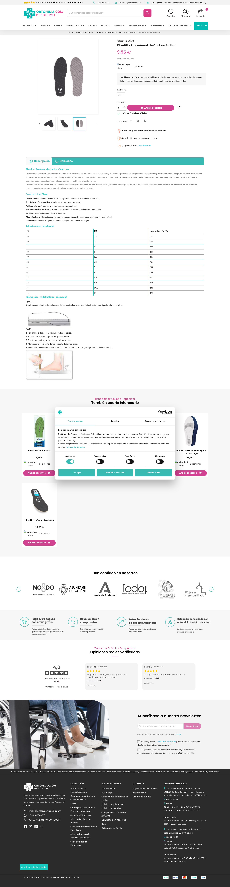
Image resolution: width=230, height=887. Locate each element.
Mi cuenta (185, 16)
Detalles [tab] (115, 421)
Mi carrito (200, 16)
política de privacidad (167, 742)
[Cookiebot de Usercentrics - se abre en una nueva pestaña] (160, 412)
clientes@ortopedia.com (130, 2)
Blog (103, 824)
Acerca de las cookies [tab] (155, 421)
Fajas (73, 803)
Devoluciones (108, 788)
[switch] (100, 461)
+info (178, 734)
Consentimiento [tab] (75, 421)
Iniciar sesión (139, 792)
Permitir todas (153, 472)
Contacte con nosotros (113, 819)
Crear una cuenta (142, 796)
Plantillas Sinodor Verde (39, 450)
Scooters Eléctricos (80, 815)
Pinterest (144, 121)
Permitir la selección (115, 472)
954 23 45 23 (103, 2)
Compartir (131, 121)
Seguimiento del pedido (145, 788)
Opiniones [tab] (66, 161)
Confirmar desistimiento (33, 867)
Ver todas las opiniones (56, 687)
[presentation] (19, 589)
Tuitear (138, 121)
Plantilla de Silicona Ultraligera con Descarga (190, 452)
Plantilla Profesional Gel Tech (39, 520)
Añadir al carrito (151, 108)
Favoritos (171, 16)
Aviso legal (106, 792)
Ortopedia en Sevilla (111, 828)
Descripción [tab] (42, 161)
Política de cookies (111, 808)
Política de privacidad (112, 804)
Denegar (77, 472)
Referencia (122, 41)
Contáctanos (144, 145)
